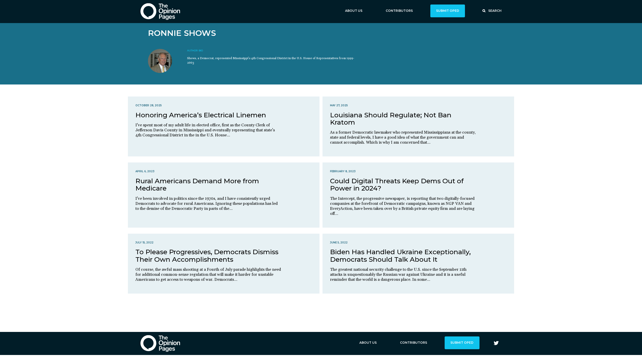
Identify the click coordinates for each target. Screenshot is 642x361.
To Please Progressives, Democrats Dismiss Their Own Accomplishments (206, 255)
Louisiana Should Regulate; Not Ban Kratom (390, 118)
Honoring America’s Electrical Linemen (200, 115)
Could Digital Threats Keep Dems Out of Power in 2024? (397, 184)
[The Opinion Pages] (160, 11)
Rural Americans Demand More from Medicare (197, 184)
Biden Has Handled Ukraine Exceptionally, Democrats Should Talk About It (400, 255)
